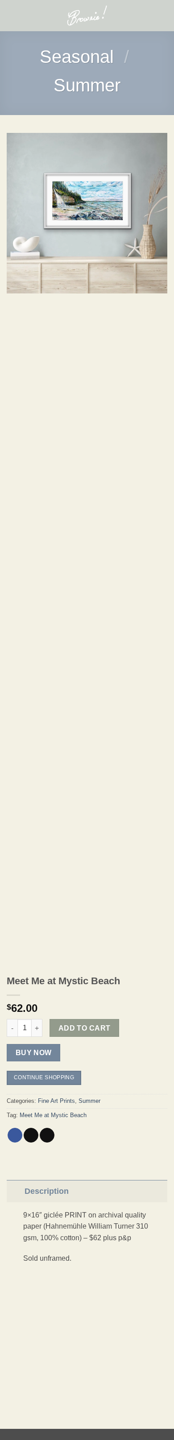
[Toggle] (15, 1191)
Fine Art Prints (56, 1101)
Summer (87, 85)
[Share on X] (31, 1135)
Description (47, 1191)
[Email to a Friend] (47, 1135)
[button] (12, 15)
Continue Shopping (44, 1077)
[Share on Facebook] (15, 1135)
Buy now (34, 1052)
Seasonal (77, 56)
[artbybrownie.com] (87, 15)
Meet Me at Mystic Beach (53, 1115)
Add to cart (84, 1028)
